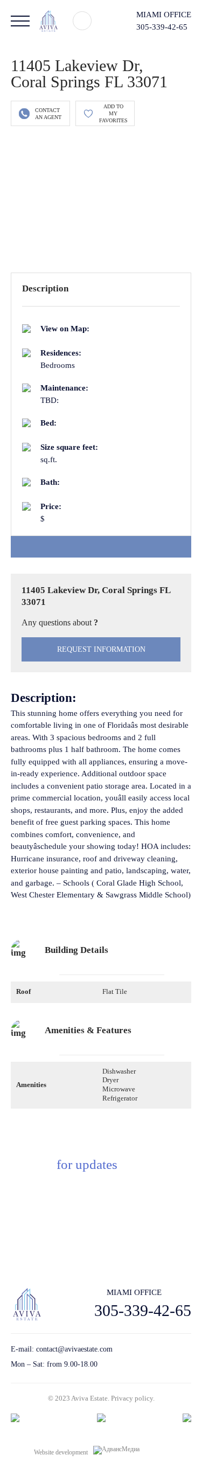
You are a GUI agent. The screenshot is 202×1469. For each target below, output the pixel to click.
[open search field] (82, 20)
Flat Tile (114, 991)
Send (149, 1238)
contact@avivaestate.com (74, 1349)
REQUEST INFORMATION (101, 649)
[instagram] (187, 1357)
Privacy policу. (133, 1398)
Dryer (110, 1080)
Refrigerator (119, 1098)
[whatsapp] (168, 1357)
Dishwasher (119, 1071)
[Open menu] (20, 21)
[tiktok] (149, 1357)
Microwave (118, 1089)
